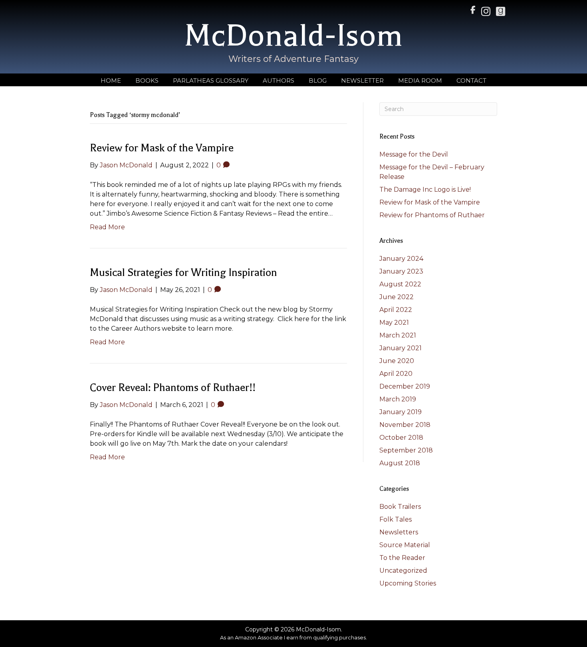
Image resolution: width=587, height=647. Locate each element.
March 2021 (397, 335)
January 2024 (401, 258)
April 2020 (395, 373)
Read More (107, 227)
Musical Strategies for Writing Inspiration (183, 272)
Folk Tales (395, 519)
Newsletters (398, 532)
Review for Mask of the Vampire (162, 148)
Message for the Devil (413, 154)
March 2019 (397, 399)
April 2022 (395, 310)
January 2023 (401, 271)
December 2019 (404, 386)
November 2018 (404, 425)
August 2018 (399, 463)
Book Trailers (400, 506)
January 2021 (400, 348)
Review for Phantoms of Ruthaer (432, 215)
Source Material (404, 545)
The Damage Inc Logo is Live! (425, 189)
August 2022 (400, 284)
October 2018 (401, 437)
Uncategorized (403, 570)
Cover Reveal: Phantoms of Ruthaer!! (173, 387)
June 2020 (396, 361)
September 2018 (406, 450)
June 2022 (396, 297)
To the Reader (402, 558)
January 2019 (400, 412)
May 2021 (394, 322)
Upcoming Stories (407, 583)
